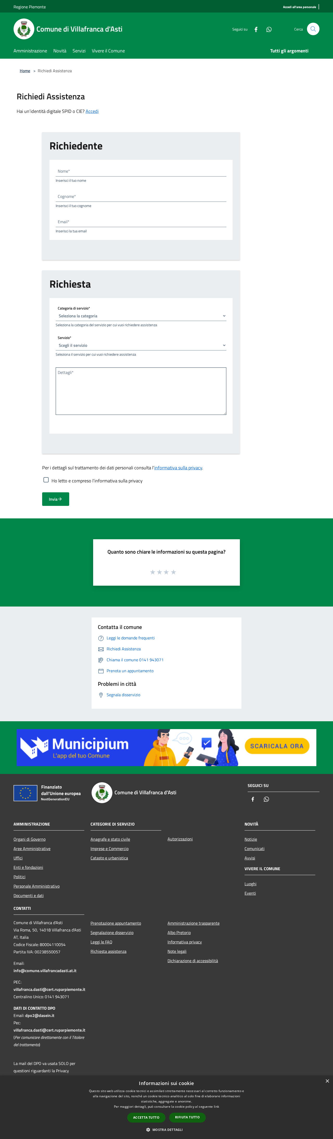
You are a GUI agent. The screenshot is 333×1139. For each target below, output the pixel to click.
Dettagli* (66, 372)
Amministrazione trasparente (194, 923)
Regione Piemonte (30, 7)
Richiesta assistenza (108, 951)
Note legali (177, 951)
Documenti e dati (29, 895)
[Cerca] (313, 29)
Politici (19, 877)
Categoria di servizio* (74, 308)
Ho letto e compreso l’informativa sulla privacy (97, 480)
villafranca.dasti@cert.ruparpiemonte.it (49, 989)
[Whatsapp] (267, 28)
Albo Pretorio (179, 932)
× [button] (327, 1081)
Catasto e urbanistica (109, 858)
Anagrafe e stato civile (110, 839)
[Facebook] (254, 28)
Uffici (18, 858)
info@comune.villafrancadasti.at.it (45, 970)
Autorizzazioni (180, 839)
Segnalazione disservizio (112, 932)
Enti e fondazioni (28, 867)
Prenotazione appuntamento (116, 923)
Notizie (251, 839)
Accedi (92, 111)
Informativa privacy (185, 942)
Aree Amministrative (32, 848)
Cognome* (67, 196)
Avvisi (250, 858)
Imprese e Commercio (110, 848)
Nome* (64, 171)
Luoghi (251, 884)
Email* (63, 222)
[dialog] (166, 1107)
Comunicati (255, 848)
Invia (53, 499)
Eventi (250, 893)
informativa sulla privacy (178, 467)
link (216, 1106)
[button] (166, 1129)
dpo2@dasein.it (39, 1015)
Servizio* (64, 337)
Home (25, 71)
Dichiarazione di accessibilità (193, 961)
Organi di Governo (30, 839)
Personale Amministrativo (37, 886)
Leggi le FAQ (101, 942)
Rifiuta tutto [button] (187, 1117)
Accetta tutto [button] (146, 1117)
